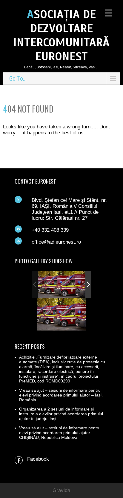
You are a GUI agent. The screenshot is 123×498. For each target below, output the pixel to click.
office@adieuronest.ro (56, 242)
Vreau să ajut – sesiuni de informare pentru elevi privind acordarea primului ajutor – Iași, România (61, 395)
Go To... (18, 78)
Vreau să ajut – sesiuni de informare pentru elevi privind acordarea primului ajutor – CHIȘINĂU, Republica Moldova (60, 432)
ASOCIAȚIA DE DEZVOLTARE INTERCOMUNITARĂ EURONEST (61, 35)
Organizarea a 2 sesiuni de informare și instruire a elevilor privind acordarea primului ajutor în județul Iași (61, 414)
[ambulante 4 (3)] (62, 284)
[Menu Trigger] (108, 12)
